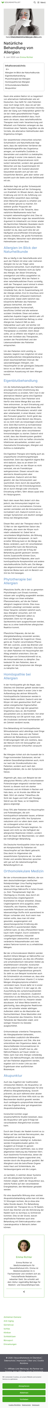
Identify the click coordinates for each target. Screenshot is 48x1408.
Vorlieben (24, 1399)
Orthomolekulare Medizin (17, 85)
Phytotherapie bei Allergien (17, 79)
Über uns (32, 1360)
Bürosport (8, 1340)
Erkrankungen (10, 1344)
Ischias (7, 1328)
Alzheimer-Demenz (12, 1317)
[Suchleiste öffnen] (35, 2)
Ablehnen (24, 1393)
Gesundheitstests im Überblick (27, 1358)
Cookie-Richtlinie (15, 1405)
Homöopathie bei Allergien (17, 82)
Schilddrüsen (10, 1336)
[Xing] (24, 1292)
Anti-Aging (9, 1321)
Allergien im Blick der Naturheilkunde (22, 72)
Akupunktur (10, 88)
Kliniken (7, 1332)
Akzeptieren (24, 1386)
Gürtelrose (9, 1325)
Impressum (35, 1405)
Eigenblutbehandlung (15, 75)
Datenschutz (26, 1405)
